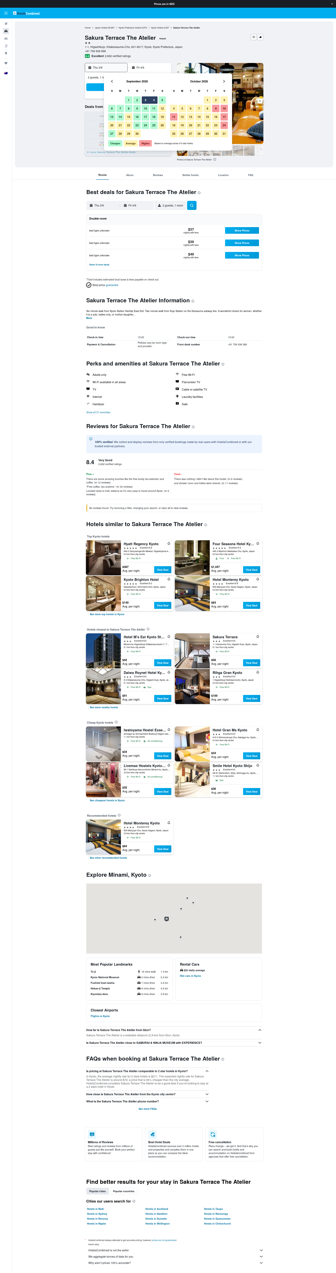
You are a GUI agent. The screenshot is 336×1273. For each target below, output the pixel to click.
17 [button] (145, 117)
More (89, 318)
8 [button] (129, 108)
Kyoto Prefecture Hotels (130, 27)
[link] (107, 614)
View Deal (163, 569)
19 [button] (162, 117)
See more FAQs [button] (148, 1108)
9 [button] (137, 108)
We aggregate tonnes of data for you (110, 1256)
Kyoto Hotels (157, 27)
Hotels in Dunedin (156, 1218)
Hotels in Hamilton (156, 1213)
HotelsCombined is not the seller (108, 1250)
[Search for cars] (5, 38)
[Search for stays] (5, 31)
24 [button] (145, 125)
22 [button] (128, 125)
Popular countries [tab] (123, 1191)
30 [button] (137, 134)
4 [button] (154, 100)
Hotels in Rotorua (97, 1218)
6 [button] (112, 108)
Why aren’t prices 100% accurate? (109, 1263)
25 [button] (153, 125)
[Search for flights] (5, 23)
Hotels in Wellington (157, 1223)
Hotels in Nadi (95, 1209)
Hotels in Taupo (213, 1209)
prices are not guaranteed (164, 1240)
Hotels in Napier (96, 1223)
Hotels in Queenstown (217, 1218)
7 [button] (120, 108)
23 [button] (137, 125)
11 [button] (153, 108)
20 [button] (111, 125)
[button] (332, 4)
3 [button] (145, 100)
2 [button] (137, 100)
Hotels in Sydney (97, 1213)
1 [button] (129, 100)
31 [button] (224, 134)
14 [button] (120, 117)
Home (88, 27)
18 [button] (153, 117)
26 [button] (162, 125)
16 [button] (137, 117)
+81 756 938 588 (95, 51)
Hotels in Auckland (156, 1209)
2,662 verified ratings (118, 56)
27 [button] (111, 134)
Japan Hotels (101, 27)
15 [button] (128, 117)
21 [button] (120, 125)
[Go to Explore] (5, 53)
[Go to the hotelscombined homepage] (26, 13)
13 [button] (111, 117)
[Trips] (5, 63)
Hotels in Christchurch (217, 1223)
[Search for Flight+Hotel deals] (5, 45)
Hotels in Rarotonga (216, 1213)
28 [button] (120, 134)
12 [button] (162, 108)
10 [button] (145, 108)
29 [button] (128, 134)
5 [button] (162, 100)
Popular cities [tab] (97, 1191)
